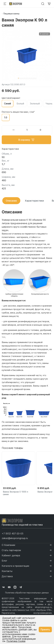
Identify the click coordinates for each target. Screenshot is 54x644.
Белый (20, 103)
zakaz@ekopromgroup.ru (15, 538)
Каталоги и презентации (15, 565)
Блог (4, 560)
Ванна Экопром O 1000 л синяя (15, 493)
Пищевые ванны (11, 13)
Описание (11, 200)
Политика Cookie (15, 641)
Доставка (7, 576)
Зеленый (35, 103)
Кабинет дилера (11, 555)
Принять (45, 629)
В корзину (24, 139)
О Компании (8, 545)
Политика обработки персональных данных (27, 592)
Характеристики (34, 200)
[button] (18, 78)
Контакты (7, 571)
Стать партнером (11, 550)
